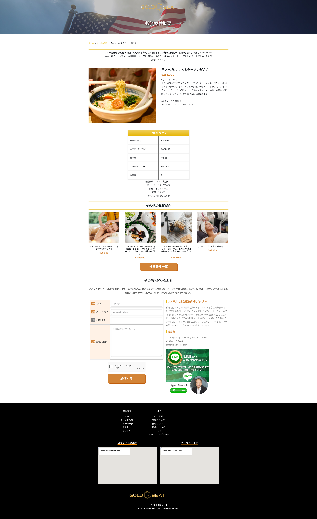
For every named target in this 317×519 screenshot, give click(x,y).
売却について (158, 423)
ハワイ (127, 416)
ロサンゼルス (126, 420)
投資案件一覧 (158, 266)
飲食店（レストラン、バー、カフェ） (180, 103)
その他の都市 (102, 42)
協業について (158, 427)
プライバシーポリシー (158, 434)
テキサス (127, 427)
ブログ (158, 431)
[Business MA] (158, 6)
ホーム (91, 42)
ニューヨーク (126, 423)
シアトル (127, 431)
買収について (158, 420)
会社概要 (158, 416)
